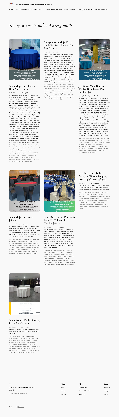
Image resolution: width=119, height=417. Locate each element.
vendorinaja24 (24, 93)
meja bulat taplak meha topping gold (27, 105)
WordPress (21, 407)
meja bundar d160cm (103, 131)
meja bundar (34, 329)
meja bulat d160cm (27, 97)
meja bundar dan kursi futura (101, 135)
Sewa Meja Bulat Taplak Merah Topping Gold (22, 132)
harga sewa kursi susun (51, 229)
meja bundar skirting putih (16, 331)
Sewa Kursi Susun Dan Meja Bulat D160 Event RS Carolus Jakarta (59, 220)
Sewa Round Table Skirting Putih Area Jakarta (24, 322)
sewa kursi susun (69, 237)
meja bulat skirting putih (60, 62)
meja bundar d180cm (85, 133)
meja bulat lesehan (65, 60)
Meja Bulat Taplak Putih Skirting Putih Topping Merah (24, 107)
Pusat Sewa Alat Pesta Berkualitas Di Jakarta (34, 4)
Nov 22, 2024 (13, 224)
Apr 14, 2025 (82, 96)
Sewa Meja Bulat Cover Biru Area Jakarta (22, 88)
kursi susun (62, 229)
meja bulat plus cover (23, 103)
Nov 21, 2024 (47, 227)
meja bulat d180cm (64, 56)
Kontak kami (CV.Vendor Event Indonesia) (60, 10)
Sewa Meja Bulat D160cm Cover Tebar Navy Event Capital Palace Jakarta (24, 114)
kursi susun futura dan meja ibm (57, 231)
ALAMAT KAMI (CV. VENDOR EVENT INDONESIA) (26, 10)
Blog (30, 95)
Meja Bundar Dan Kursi (98, 133)
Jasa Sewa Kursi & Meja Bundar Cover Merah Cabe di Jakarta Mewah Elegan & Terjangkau (94, 104)
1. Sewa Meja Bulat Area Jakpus (19, 95)
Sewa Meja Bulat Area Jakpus (21, 219)
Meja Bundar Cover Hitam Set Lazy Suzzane (95, 129)
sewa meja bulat (28, 113)
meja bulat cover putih (15, 97)
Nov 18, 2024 (82, 183)
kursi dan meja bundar (94, 110)
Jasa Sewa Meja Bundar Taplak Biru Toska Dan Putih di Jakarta (92, 89)
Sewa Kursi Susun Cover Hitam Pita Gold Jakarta (58, 239)
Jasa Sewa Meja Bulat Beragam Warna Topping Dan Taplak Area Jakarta (93, 176)
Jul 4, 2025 (12, 93)
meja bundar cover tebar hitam (87, 131)
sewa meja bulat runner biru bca (28, 130)
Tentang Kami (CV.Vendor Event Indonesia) (93, 10)
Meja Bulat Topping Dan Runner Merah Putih (21, 109)
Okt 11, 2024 (12, 327)
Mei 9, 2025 (47, 52)
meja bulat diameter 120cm (64, 58)
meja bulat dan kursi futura (22, 99)
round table (28, 331)
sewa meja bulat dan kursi (16, 124)
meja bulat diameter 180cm (27, 101)
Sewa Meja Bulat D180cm (21, 116)
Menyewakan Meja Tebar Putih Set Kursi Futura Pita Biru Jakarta (58, 45)
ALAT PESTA (83, 185)
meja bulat (35, 95)
